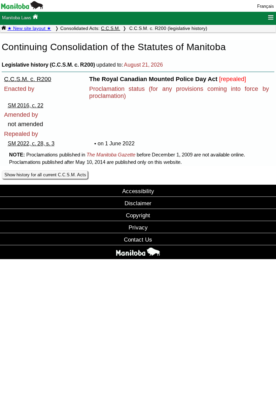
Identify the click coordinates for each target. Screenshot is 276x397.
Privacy (138, 227)
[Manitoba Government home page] (138, 253)
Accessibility (138, 191)
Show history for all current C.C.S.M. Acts (45, 174)
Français (265, 6)
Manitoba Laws (17, 17)
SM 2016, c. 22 (25, 105)
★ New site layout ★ (29, 28)
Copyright (138, 215)
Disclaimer (138, 203)
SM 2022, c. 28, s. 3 (31, 143)
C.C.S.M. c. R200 (27, 79)
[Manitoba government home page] (22, 7)
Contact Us (138, 239)
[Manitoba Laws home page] (3, 28)
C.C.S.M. (110, 28)
